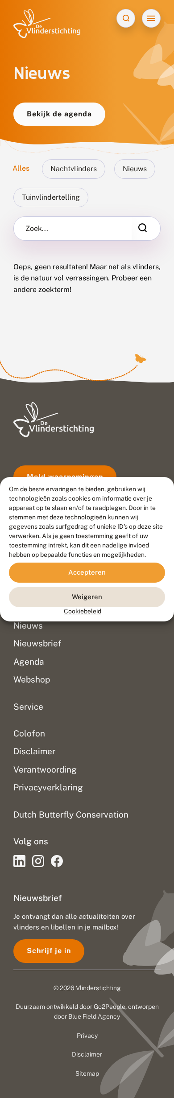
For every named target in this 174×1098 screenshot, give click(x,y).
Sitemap (87, 1073)
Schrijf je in (49, 950)
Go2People (109, 1006)
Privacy (87, 1035)
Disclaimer (87, 1054)
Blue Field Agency (94, 1016)
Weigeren (87, 596)
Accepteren (87, 572)
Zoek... (36, 229)
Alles (20, 168)
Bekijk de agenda (59, 114)
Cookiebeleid (82, 610)
